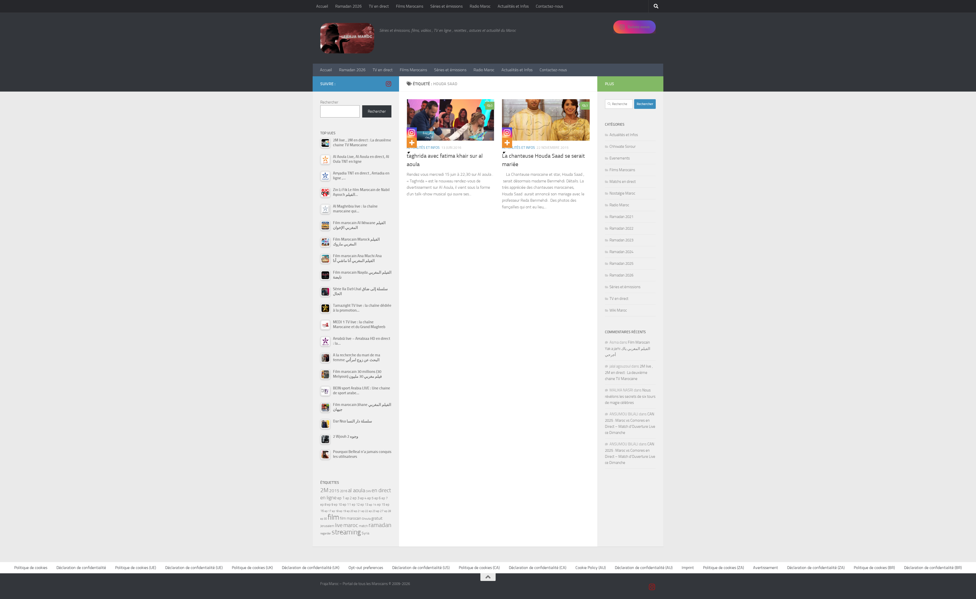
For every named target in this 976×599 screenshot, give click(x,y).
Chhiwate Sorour (622, 146)
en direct (381, 490)
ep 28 (387, 511)
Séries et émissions (446, 6)
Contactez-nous (549, 6)
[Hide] (409, 153)
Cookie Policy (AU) (590, 567)
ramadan (380, 525)
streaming (346, 532)
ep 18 (335, 511)
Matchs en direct (622, 181)
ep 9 (330, 504)
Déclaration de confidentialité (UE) (194, 567)
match (363, 526)
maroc (350, 525)
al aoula (356, 490)
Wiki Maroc (618, 310)
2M (324, 490)
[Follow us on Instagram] (388, 84)
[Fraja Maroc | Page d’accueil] (347, 38)
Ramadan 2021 (621, 216)
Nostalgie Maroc (622, 193)
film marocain (350, 518)
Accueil (322, 6)
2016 (343, 491)
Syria (365, 533)
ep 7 (385, 498)
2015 (334, 490)
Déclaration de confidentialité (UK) (310, 567)
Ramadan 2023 (621, 240)
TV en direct (379, 6)
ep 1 (341, 497)
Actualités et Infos (513, 6)
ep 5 (370, 498)
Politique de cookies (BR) (874, 567)
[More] (412, 143)
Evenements (619, 158)
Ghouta (366, 518)
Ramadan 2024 (621, 252)
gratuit (377, 518)
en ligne (328, 497)
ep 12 (356, 504)
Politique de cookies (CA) (479, 567)
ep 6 (377, 498)
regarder (325, 533)
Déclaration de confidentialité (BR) (933, 567)
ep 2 (348, 498)
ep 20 (350, 511)
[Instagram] (412, 132)
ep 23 (372, 511)
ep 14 (372, 504)
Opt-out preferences (365, 567)
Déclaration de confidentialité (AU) (644, 567)
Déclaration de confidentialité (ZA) (816, 567)
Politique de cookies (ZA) (723, 567)
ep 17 (328, 511)
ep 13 (364, 504)
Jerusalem (327, 526)
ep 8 (323, 504)
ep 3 (356, 498)
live (339, 525)
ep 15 (381, 504)
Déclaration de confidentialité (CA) (537, 567)
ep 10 (338, 504)
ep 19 (342, 511)
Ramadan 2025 (621, 263)
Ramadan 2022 (621, 228)
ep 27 (380, 511)
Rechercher (329, 102)
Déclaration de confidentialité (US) (421, 567)
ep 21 (357, 511)
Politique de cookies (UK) (252, 567)
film (333, 517)
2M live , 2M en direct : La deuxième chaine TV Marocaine (629, 372)
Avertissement (765, 567)
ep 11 (347, 504)
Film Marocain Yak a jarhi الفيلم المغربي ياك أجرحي (627, 348)
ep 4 (363, 498)
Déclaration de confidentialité (81, 567)
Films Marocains (409, 6)
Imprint (688, 567)
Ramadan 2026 (348, 6)
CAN (368, 491)
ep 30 (323, 518)
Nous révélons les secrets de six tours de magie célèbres (630, 396)
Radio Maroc (480, 6)
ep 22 (364, 511)
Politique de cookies (30, 567)
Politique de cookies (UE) (135, 567)
